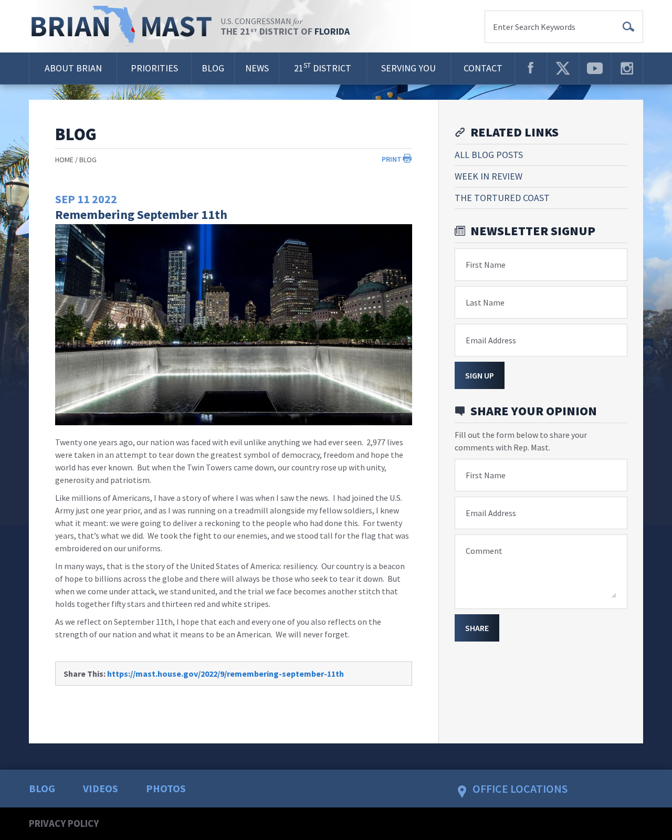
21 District (322, 67)
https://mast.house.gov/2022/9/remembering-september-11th (225, 673)
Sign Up (479, 375)
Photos (166, 788)
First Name (486, 264)
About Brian (73, 68)
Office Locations (520, 788)
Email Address (491, 340)
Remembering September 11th (141, 214)
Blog (213, 68)
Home (64, 159)
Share (477, 628)
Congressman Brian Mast (124, 26)
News (257, 68)
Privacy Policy (64, 823)
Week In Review (488, 176)
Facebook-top (531, 68)
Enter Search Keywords (534, 27)
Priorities (154, 68)
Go (628, 27)
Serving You (408, 68)
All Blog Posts (489, 155)
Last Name (485, 302)
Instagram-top (627, 68)
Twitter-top (563, 68)
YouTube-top (595, 68)
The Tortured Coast (502, 198)
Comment (484, 550)
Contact (483, 68)
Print (392, 159)
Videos (100, 788)
